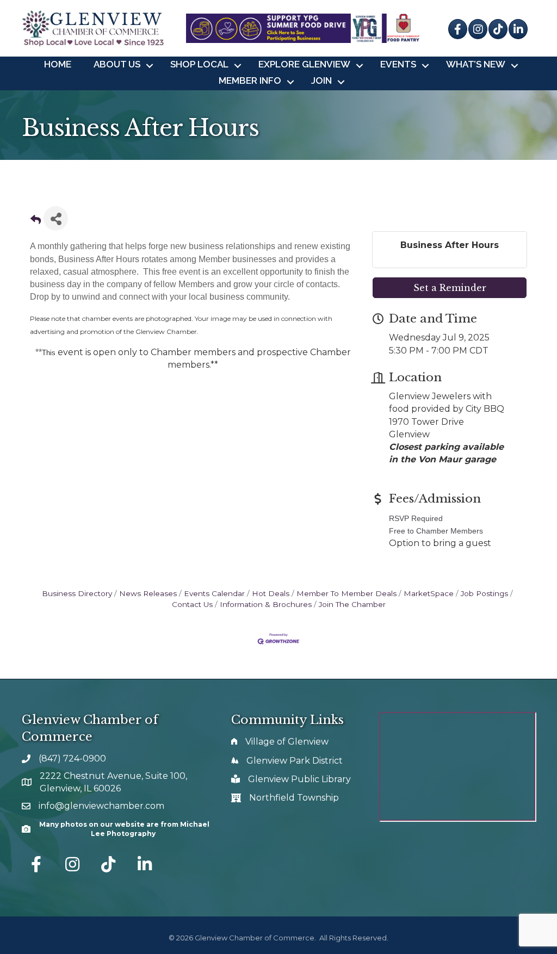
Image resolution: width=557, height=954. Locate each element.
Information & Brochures (266, 604)
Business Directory (77, 593)
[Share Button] (56, 218)
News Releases (148, 593)
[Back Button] (35, 222)
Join (321, 80)
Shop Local (199, 64)
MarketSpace (429, 593)
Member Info (250, 80)
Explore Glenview (304, 64)
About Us (117, 64)
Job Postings (484, 593)
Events (398, 64)
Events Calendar (214, 593)
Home (57, 64)
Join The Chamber (352, 604)
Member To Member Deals (346, 593)
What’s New (475, 64)
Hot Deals (270, 593)
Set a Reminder (449, 287)
